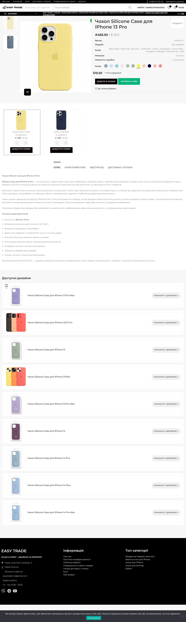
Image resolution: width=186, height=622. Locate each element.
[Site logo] (12, 7)
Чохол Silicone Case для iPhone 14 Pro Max (51, 512)
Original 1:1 (178, 23)
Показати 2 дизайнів (165, 431)
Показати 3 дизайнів (165, 458)
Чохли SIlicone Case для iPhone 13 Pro (126, 13)
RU (179, 14)
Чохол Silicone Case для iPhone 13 (46, 349)
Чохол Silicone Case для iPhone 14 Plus (49, 485)
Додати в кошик (106, 81)
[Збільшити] (27, 92)
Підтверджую (94, 618)
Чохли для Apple (69, 13)
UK (182, 14)
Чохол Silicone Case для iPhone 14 (46, 431)
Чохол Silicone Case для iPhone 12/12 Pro (50, 322)
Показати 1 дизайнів (165, 350)
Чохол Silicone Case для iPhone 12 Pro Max (51, 295)
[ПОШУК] (129, 7)
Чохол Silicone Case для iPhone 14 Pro (49, 458)
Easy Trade (48, 13)
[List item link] (31, 567)
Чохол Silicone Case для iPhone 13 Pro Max (51, 404)
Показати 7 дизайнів (165, 295)
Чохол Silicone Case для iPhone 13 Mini (49, 376)
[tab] (57, 166)
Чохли (57, 13)
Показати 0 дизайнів (165, 322)
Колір (98, 66)
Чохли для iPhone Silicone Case (93, 13)
